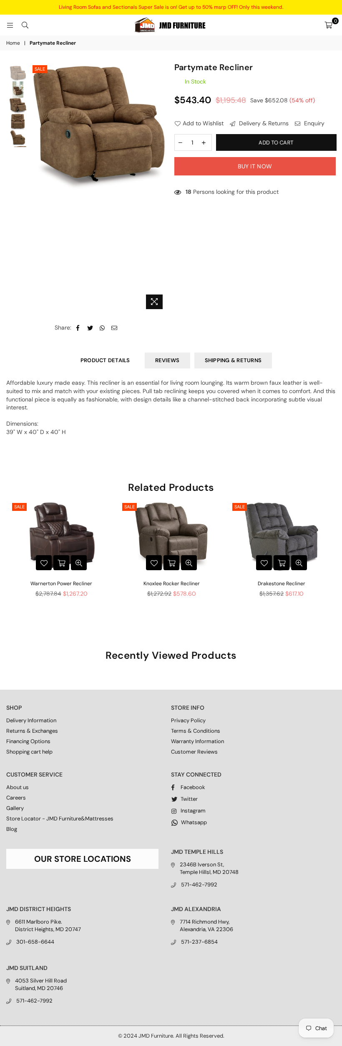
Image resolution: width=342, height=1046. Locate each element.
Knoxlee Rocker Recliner (171, 583)
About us (17, 787)
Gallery (15, 808)
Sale (40, 69)
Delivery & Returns (263, 123)
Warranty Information (197, 741)
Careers (16, 797)
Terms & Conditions (195, 730)
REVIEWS (167, 360)
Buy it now (255, 166)
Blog (11, 829)
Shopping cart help (29, 751)
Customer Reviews (194, 751)
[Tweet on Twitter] (90, 328)
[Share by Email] (114, 328)
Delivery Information (31, 720)
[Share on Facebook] (78, 328)
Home (13, 43)
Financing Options (28, 741)
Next (160, 188)
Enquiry (313, 123)
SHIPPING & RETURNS (233, 360)
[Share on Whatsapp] (102, 328)
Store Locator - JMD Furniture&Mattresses (59, 818)
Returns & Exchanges (32, 730)
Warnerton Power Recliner (61, 583)
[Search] (25, 25)
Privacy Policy (188, 720)
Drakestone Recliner (281, 583)
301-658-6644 (35, 941)
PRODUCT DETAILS (105, 360)
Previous (37, 188)
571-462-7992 (199, 884)
